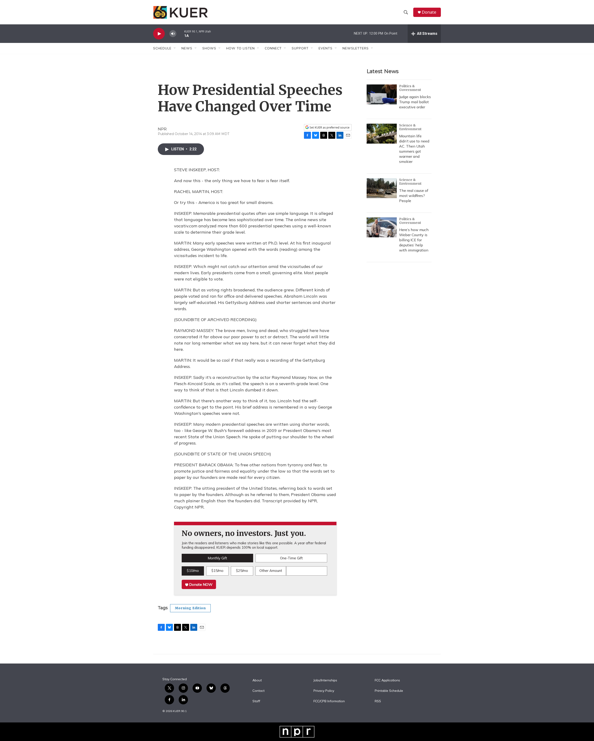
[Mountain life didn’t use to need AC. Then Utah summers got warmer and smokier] (382, 134)
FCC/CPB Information (329, 701)
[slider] (180, 33)
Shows (209, 48)
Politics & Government (410, 88)
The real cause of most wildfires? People (413, 195)
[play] (159, 33)
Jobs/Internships (325, 680)
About (257, 680)
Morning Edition (190, 608)
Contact (258, 691)
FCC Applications (387, 680)
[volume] (173, 34)
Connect (273, 48)
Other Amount (270, 570)
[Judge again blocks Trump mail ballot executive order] (382, 94)
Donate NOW (200, 584)
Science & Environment (410, 127)
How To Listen (240, 48)
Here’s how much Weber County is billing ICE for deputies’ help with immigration (414, 239)
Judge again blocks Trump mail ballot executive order (415, 101)
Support (300, 48)
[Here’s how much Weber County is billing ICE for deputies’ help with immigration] (382, 227)
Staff (256, 701)
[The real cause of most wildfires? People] (382, 188)
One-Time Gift (291, 558)
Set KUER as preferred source (329, 127)
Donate (429, 12)
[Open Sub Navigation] (175, 48)
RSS (378, 701)
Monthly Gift (217, 558)
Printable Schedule (389, 691)
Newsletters (355, 48)
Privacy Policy (323, 691)
